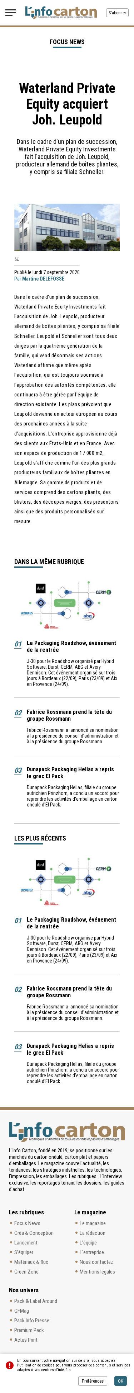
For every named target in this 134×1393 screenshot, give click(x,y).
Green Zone (26, 1272)
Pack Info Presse (31, 1320)
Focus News (27, 1223)
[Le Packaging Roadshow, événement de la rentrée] (67, 605)
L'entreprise (92, 1252)
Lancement (26, 1242)
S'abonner (117, 12)
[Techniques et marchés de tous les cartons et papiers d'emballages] (61, 13)
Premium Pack (29, 1330)
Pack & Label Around (35, 1301)
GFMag (21, 1311)
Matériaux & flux (31, 1262)
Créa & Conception (34, 1233)
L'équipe (88, 1242)
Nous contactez (96, 1262)
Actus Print (26, 1340)
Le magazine (93, 1223)
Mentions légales (97, 1272)
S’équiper (23, 1252)
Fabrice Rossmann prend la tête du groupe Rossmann (69, 715)
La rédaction (92, 1233)
